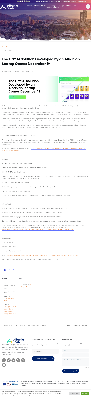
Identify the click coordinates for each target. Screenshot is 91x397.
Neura (12, 298)
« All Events (5, 46)
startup (6, 300)
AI (4, 298)
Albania (8, 298)
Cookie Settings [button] (74, 393)
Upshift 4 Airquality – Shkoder (77, 325)
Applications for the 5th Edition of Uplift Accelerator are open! (24, 325)
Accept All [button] (85, 393)
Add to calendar (12, 270)
